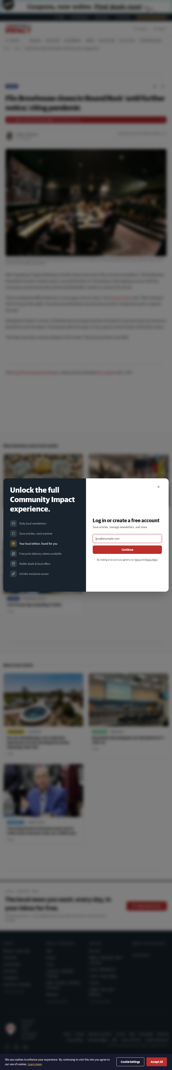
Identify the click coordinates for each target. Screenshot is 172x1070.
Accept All (157, 1061)
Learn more (35, 1064)
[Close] (158, 486)
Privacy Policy (151, 559)
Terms (138, 559)
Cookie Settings (130, 1061)
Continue (127, 549)
